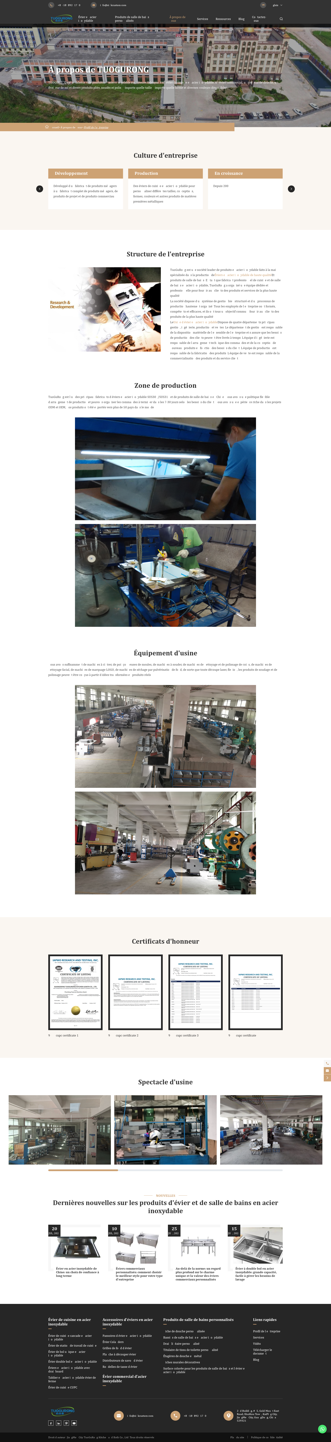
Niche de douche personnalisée (184, 1331)
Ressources (223, 19)
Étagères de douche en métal (182, 1356)
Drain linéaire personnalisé (181, 1343)
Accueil (54, 127)
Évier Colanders (113, 1342)
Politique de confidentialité (267, 1437)
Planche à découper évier (119, 1354)
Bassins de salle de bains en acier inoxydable (193, 1337)
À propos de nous (71, 127)
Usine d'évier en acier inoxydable (195, 322)
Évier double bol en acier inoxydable (72, 1361)
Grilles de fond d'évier (117, 1348)
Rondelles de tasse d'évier (120, 1366)
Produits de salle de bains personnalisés (132, 18)
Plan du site (237, 1437)
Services (202, 19)
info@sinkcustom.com (113, 5)
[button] (39, 188)
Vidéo (257, 1343)
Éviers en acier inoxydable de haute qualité (243, 275)
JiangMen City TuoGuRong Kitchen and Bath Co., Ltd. (98, 1437)
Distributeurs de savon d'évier (123, 1360)
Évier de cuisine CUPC (62, 1387)
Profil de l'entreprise (96, 127)
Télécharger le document (262, 1351)
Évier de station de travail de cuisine (72, 1345)
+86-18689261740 (69, 5)
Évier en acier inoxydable (87, 18)
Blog (241, 19)
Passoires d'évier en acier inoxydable (127, 1335)
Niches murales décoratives (181, 1362)
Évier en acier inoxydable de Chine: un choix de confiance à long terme (77, 1272)
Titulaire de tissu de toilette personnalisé (190, 1350)
